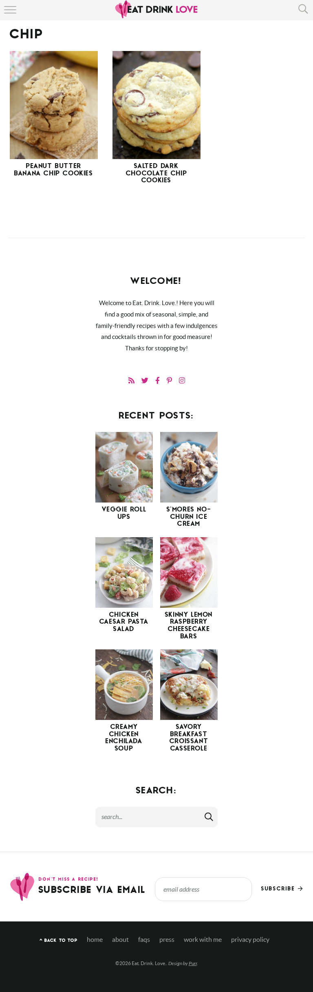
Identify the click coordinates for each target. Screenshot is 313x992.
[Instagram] (182, 380)
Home (95, 939)
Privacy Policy (250, 939)
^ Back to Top (58, 941)
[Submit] (209, 816)
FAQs (144, 939)
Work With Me (203, 939)
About (120, 939)
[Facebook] (157, 380)
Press (166, 939)
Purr (193, 963)
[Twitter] (145, 380)
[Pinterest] (169, 380)
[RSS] (131, 380)
